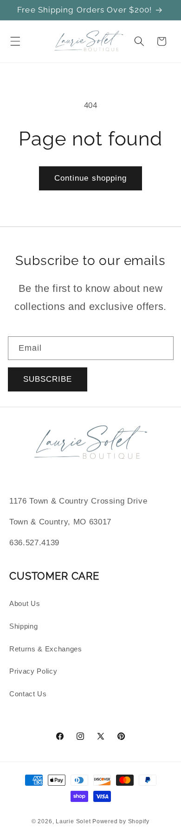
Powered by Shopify (120, 821)
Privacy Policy (33, 671)
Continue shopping (90, 178)
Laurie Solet (73, 821)
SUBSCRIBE (47, 379)
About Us (24, 603)
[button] (15, 41)
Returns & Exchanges (45, 649)
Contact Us (28, 694)
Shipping (23, 626)
